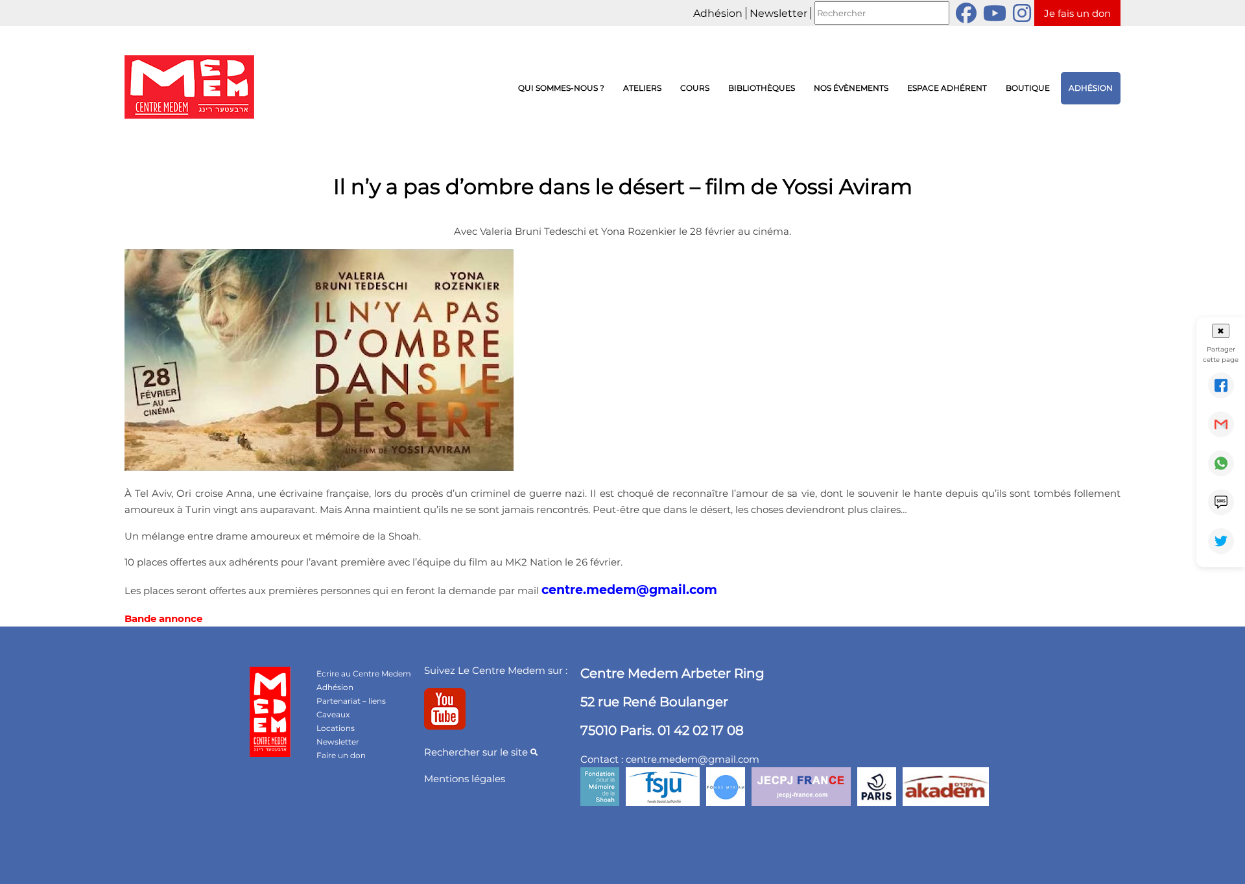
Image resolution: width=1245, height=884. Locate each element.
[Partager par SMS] (1221, 502)
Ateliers (642, 88)
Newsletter (778, 13)
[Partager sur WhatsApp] (1221, 463)
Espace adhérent (947, 88)
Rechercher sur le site (477, 752)
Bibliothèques (761, 88)
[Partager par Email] (1221, 424)
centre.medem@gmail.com (629, 589)
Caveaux (333, 714)
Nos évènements (851, 88)
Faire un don (341, 755)
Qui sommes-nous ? (561, 88)
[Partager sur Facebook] (1221, 385)
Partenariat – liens (351, 701)
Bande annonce (163, 618)
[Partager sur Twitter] (1221, 541)
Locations (335, 728)
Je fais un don (1077, 13)
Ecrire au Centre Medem (363, 673)
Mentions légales (464, 778)
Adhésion (717, 13)
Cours (694, 88)
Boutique (1028, 88)
